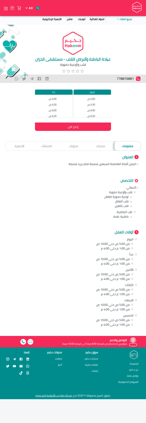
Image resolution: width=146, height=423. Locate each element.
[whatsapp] (16, 78)
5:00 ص (91, 99)
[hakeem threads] (27, 373)
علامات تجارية (91, 365)
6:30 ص (91, 116)
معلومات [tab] (127, 146)
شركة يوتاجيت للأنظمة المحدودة (54, 395)
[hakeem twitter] (8, 366)
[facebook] (39, 78)
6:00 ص (91, 110)
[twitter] (24, 78)
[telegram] (31, 78)
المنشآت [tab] (46, 146)
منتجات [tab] (100, 146)
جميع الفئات (126, 19)
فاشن (69, 19)
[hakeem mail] (21, 366)
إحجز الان (73, 127)
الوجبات (81, 19)
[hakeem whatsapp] (27, 366)
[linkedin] (47, 78)
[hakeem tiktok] (21, 373)
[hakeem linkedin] (27, 358)
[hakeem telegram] (14, 359)
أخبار (60, 365)
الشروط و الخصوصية (128, 382)
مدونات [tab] (73, 146)
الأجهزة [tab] (19, 146)
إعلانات (94, 371)
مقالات (58, 359)
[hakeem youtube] (14, 366)
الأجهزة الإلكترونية (51, 19)
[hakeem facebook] (21, 359)
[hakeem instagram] (8, 359)
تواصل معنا (132, 375)
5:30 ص (91, 105)
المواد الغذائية (97, 19)
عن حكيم (133, 369)
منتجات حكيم (91, 359)
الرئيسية (134, 363)
